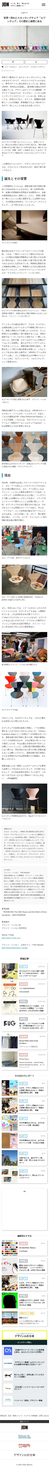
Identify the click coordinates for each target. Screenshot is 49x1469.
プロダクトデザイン (37, 67)
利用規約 (34, 1416)
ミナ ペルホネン (11, 67)
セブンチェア (24, 67)
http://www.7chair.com (11, 938)
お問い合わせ (44, 1416)
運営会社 (3, 1416)
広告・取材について (15, 1416)
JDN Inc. (30, 1465)
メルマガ (27, 1416)
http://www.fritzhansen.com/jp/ (14, 948)
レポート (24, 13)
